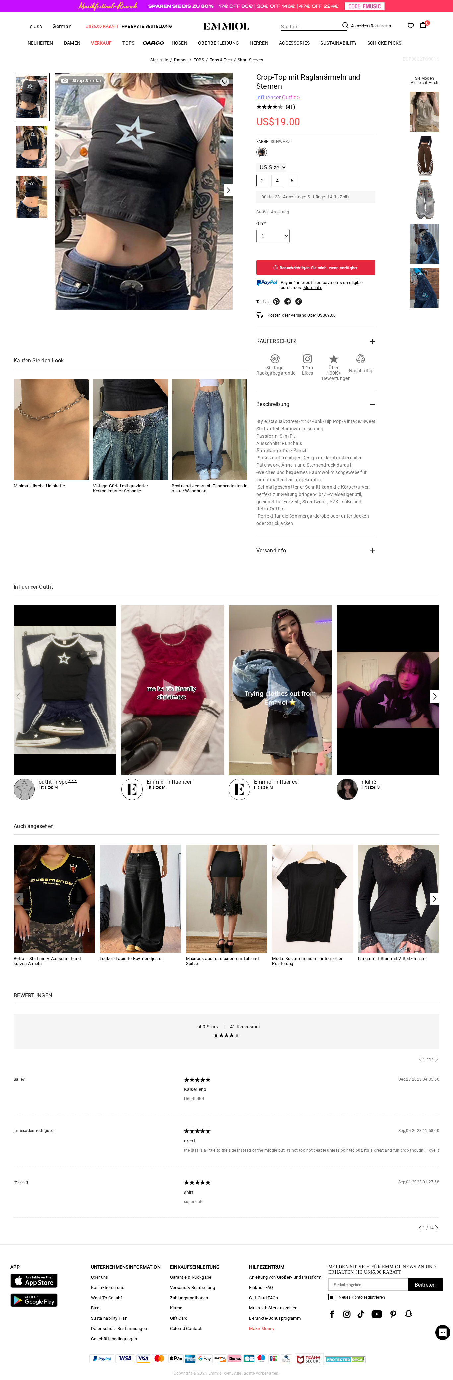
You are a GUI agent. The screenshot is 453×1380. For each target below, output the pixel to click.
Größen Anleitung (272, 212)
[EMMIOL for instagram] (347, 1314)
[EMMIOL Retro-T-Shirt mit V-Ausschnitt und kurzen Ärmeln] (54, 898)
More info (312, 287)
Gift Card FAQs (263, 1297)
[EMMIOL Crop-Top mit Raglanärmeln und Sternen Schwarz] (261, 154)
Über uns (99, 1277)
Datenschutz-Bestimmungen (119, 1328)
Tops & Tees (221, 60)
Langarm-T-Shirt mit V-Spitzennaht (392, 958)
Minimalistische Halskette (39, 485)
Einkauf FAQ (261, 1287)
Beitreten (425, 1285)
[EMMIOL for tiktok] (361, 1314)
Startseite (159, 60)
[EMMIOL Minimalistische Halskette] (51, 429)
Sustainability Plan (109, 1318)
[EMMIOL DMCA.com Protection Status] (345, 1363)
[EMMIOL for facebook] (332, 1314)
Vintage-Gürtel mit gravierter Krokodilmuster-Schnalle (120, 488)
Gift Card (179, 1318)
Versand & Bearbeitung (192, 1287)
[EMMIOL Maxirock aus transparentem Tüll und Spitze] (226, 898)
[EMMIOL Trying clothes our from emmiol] (280, 702)
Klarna (176, 1307)
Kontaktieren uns (107, 1287)
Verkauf (101, 43)
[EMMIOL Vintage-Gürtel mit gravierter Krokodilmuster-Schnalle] (130, 429)
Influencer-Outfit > (278, 97)
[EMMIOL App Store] (34, 1286)
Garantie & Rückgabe (191, 1277)
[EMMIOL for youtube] (377, 1314)
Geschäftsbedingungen (114, 1338)
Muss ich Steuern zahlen (273, 1307)
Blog (95, 1307)
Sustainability (338, 43)
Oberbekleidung (218, 43)
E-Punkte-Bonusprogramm (275, 1318)
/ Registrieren (380, 25)
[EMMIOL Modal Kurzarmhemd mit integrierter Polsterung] (312, 898)
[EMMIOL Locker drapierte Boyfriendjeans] (140, 898)
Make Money (261, 1328)
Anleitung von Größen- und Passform (285, 1277)
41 (290, 107)
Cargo (153, 43)
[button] (434, 696)
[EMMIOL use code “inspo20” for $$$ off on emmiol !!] (65, 702)
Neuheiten (40, 43)
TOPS (128, 43)
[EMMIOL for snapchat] (408, 1314)
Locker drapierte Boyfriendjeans (131, 958)
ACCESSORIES (294, 43)
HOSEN (180, 43)
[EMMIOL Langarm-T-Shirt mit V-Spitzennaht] (398, 898)
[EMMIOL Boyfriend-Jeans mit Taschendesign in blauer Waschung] (209, 429)
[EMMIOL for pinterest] (393, 1314)
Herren (259, 43)
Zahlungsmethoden (189, 1297)
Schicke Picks (384, 43)
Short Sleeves (250, 60)
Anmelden (359, 25)
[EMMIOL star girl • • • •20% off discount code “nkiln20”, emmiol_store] (388, 702)
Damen (72, 43)
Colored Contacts (187, 1328)
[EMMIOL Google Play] (34, 1305)
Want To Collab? (107, 1297)
